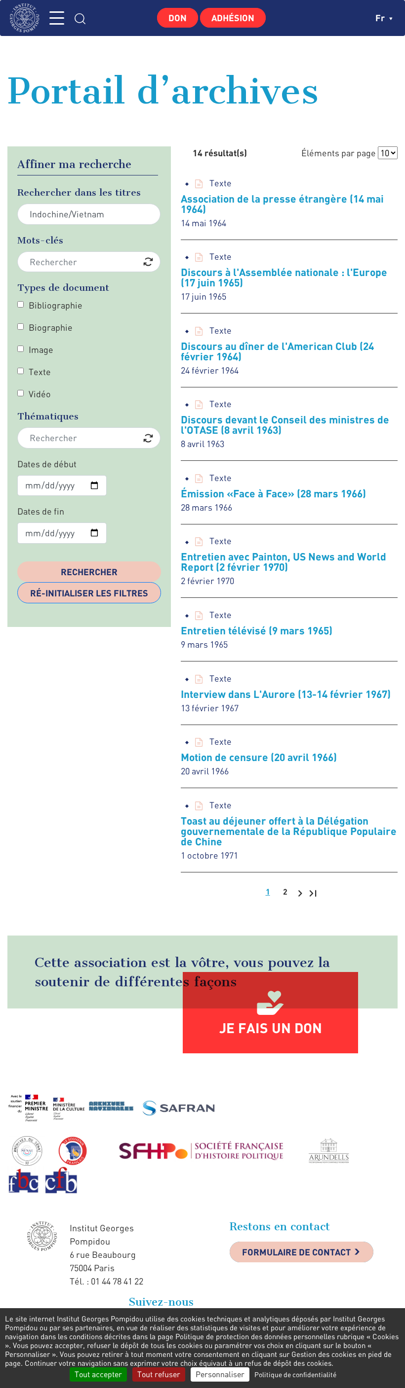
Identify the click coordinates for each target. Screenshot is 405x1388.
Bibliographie (55, 305)
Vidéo (40, 393)
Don (177, 17)
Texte (40, 371)
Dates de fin (40, 511)
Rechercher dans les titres (79, 192)
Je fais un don (270, 1027)
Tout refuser (158, 1374)
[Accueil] (27, 18)
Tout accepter (98, 1374)
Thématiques (48, 416)
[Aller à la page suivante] (300, 893)
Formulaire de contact (296, 1252)
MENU (56, 18)
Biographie (51, 327)
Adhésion (232, 17)
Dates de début (47, 463)
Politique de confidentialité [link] (295, 1374)
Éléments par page (338, 152)
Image (41, 349)
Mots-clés (40, 240)
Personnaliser (220, 1374)
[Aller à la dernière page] (313, 893)
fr (381, 17)
